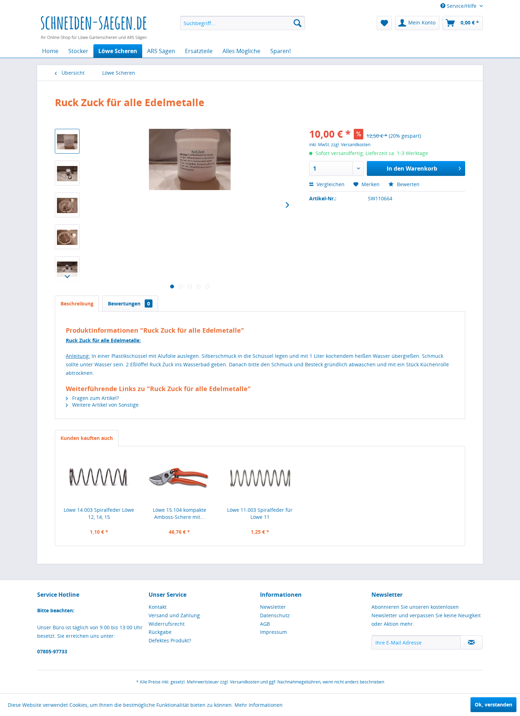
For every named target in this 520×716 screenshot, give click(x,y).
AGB (265, 623)
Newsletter (273, 606)
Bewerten (407, 184)
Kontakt (158, 606)
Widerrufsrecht (167, 623)
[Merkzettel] (384, 23)
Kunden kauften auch (86, 438)
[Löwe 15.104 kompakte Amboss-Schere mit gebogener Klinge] (179, 478)
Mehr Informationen (259, 704)
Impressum (273, 632)
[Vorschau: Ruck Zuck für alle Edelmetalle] (67, 141)
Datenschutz (275, 615)
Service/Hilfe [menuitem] (461, 5)
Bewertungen (129, 303)
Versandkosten (244, 682)
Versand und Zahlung (174, 615)
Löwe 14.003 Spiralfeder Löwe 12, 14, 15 (99, 513)
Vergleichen (330, 184)
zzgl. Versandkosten (350, 145)
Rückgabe (160, 632)
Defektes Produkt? (170, 640)
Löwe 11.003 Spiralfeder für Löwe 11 (260, 513)
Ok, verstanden (493, 704)
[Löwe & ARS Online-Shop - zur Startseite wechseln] (94, 28)
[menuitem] (242, 23)
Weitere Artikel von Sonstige (105, 404)
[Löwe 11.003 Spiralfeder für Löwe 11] (260, 478)
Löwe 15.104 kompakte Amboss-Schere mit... (179, 513)
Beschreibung (76, 303)
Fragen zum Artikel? (95, 398)
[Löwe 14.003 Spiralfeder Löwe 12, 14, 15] (99, 478)
